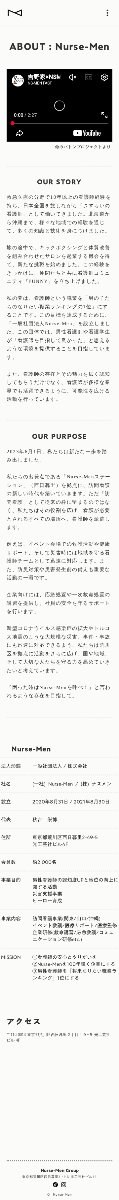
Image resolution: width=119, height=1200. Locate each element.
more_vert (107, 13)
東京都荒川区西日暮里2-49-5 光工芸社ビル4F (59, 1177)
